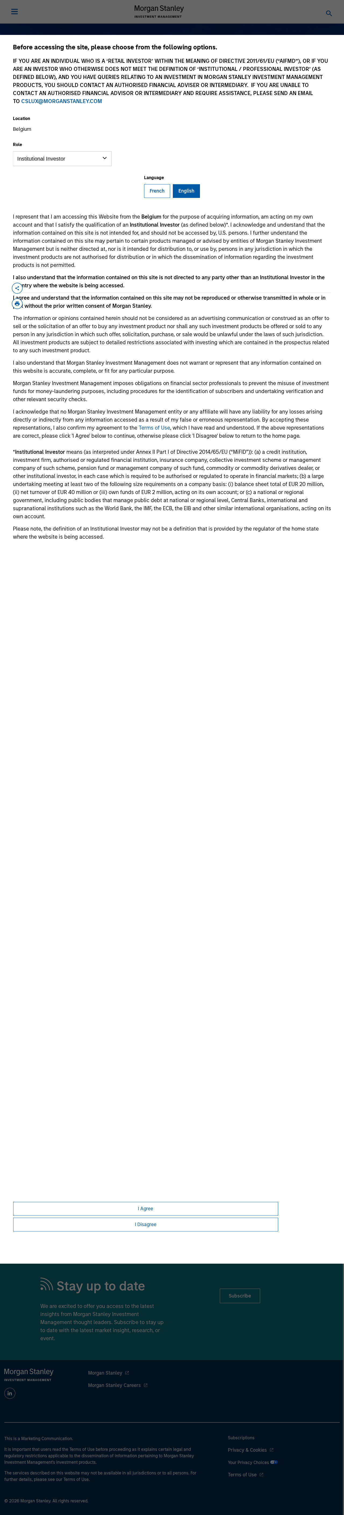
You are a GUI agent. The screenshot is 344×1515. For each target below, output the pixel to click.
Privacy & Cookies (247, 1450)
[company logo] (159, 11)
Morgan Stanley (105, 1373)
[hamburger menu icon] (14, 11)
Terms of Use (154, 428)
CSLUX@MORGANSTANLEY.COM (61, 101)
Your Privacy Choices (249, 1462)
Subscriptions (241, 1437)
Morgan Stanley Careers (114, 1385)
